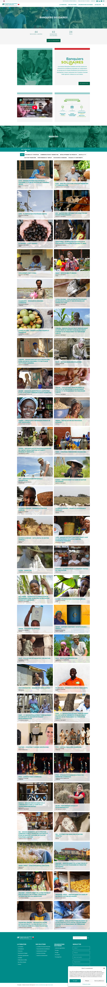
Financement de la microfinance (43, 948)
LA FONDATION (21, 944)
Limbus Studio (50, 984)
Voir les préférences (99, 980)
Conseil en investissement (41, 955)
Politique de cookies (86, 984)
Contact (93, 1)
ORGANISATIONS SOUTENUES (59, 945)
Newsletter (77, 944)
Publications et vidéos (84, 1)
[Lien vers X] (97, 1)
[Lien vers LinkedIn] (99, 1)
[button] (104, 968)
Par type (56, 952)
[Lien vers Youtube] (102, 1)
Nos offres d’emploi (22, 962)
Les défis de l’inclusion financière (43, 946)
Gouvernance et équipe (22, 953)
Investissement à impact (41, 951)
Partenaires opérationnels (70, 1)
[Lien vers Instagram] (104, 1)
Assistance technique (40, 953)
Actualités (20, 957)
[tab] (26, 149)
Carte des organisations (60, 948)
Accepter (75, 980)
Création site (37, 984)
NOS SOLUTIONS (41, 944)
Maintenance (43, 984)
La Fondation (20, 946)
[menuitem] (62, 4)
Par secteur (57, 954)
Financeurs (20, 951)
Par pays (57, 950)
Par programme (58, 957)
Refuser (87, 980)
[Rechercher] (103, 4)
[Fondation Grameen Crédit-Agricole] (10, 4)
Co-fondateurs (21, 948)
